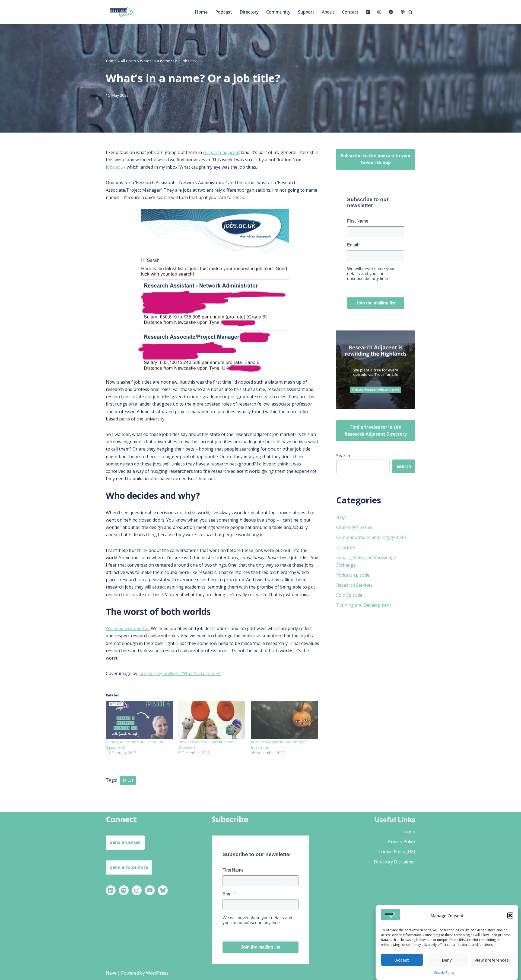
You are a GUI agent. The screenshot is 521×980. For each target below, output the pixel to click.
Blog (341, 517)
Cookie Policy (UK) (397, 851)
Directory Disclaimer (394, 862)
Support (306, 12)
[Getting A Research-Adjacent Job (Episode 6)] (139, 720)
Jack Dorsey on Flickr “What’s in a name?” (179, 673)
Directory (249, 12)
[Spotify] (124, 890)
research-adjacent (221, 152)
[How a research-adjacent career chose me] (211, 720)
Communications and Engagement (371, 537)
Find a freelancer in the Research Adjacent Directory (376, 430)
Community (278, 12)
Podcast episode (352, 575)
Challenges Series (354, 527)
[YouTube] (150, 890)
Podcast (223, 12)
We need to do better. (128, 628)
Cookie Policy (444, 972)
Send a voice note (129, 867)
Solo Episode (349, 595)
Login (409, 831)
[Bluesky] (163, 890)
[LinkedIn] (111, 890)
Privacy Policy (401, 841)
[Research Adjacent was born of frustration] (284, 720)
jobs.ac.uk (116, 167)
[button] (510, 915)
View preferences (492, 959)
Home (201, 12)
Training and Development (363, 605)
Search (343, 456)
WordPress (157, 973)
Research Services (354, 585)
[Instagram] (137, 890)
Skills (127, 780)
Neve (111, 973)
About (328, 12)
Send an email (125, 842)
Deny (447, 959)
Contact (350, 12)
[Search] (410, 12)
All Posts (128, 60)
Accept (402, 959)
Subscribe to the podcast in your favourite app (376, 159)
